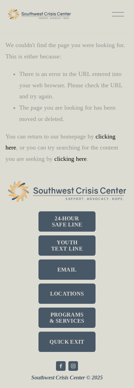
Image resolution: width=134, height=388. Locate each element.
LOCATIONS (67, 294)
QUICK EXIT (66, 342)
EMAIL (67, 270)
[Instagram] (73, 366)
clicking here (70, 158)
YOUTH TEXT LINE (67, 246)
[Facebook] (61, 366)
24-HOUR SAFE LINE (67, 221)
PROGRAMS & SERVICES (66, 318)
